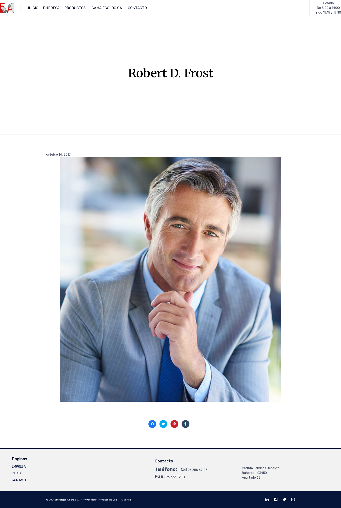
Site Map (126, 499)
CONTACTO (137, 8)
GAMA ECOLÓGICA (107, 8)
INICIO (33, 8)
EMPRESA (51, 8)
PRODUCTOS (75, 8)
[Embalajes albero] (7, 8)
